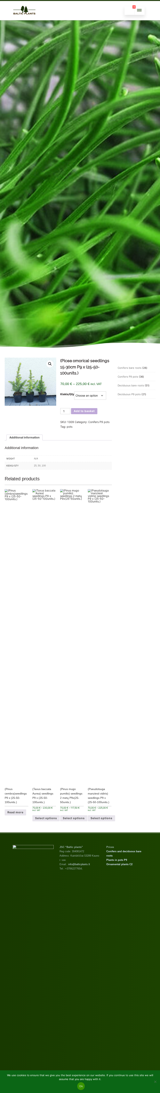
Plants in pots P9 (116, 860)
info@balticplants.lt (79, 864)
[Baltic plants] (24, 18)
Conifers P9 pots (98, 422)
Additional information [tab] (24, 437)
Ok (81, 1086)
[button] (49, 363)
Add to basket (84, 411)
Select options (46, 818)
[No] (155, 1082)
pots (69, 426)
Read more (15, 812)
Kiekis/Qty (67, 394)
